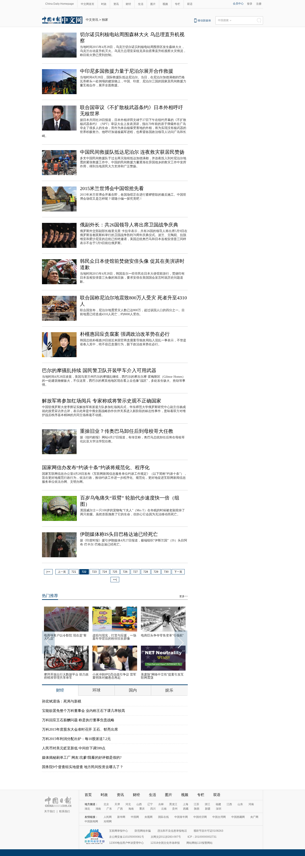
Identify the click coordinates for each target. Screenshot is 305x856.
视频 (165, 4)
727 (135, 571)
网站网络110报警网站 (199, 842)
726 (125, 571)
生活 (140, 4)
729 (156, 571)
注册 (258, 3)
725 (115, 571)
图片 (153, 4)
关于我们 (49, 811)
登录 (249, 3)
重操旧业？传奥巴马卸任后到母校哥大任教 (126, 431)
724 (104, 571)
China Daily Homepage (59, 3)
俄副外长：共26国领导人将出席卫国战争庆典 (129, 225)
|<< (48, 571)
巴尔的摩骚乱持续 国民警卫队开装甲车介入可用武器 (99, 370)
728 (145, 571)
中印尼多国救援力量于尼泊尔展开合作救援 (126, 71)
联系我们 (64, 811)
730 (166, 571)
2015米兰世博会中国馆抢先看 (112, 188)
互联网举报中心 (118, 830)
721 (73, 571)
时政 (104, 4)
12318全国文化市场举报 (165, 842)
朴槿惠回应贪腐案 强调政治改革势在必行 (125, 334)
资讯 (116, 4)
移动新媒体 (204, 20)
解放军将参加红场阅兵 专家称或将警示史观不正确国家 (101, 401)
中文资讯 (92, 19)
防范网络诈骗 (143, 830)
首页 (88, 795)
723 (94, 571)
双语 (189, 4)
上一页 (62, 571)
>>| (115, 579)
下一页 (178, 571)
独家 (105, 19)
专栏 (177, 4)
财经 (128, 4)
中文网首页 (87, 4)
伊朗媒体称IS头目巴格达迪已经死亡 (119, 534)
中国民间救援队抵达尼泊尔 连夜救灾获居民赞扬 (132, 152)
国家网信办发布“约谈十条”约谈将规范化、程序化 (96, 467)
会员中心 (238, 3)
